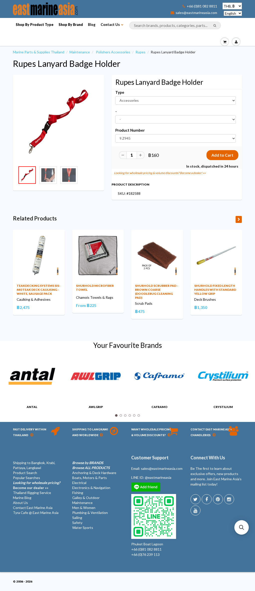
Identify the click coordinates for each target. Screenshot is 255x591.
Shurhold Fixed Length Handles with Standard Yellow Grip (215, 290)
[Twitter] (195, 499)
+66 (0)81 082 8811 (202, 6)
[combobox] (175, 25)
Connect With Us (208, 457)
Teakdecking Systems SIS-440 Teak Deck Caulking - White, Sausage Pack (38, 290)
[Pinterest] (218, 499)
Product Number (130, 130)
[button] (241, 527)
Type (119, 92)
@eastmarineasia (158, 477)
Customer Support (150, 457)
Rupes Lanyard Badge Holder (66, 63)
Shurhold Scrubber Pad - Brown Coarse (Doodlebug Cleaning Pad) (156, 291)
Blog (92, 24)
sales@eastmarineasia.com (196, 13)
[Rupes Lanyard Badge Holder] (58, 122)
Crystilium (223, 407)
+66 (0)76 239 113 (145, 554)
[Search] (214, 26)
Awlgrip (96, 407)
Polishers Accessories (113, 52)
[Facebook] (207, 499)
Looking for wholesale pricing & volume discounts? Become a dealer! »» (160, 173)
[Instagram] (229, 499)
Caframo (159, 407)
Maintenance (79, 52)
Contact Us (110, 24)
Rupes (140, 52)
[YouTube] (195, 510)
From (86, 305)
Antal (32, 407)
